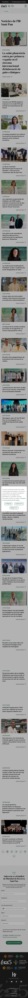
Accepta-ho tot (19, 503)
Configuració (8, 503)
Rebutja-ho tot (14, 507)
